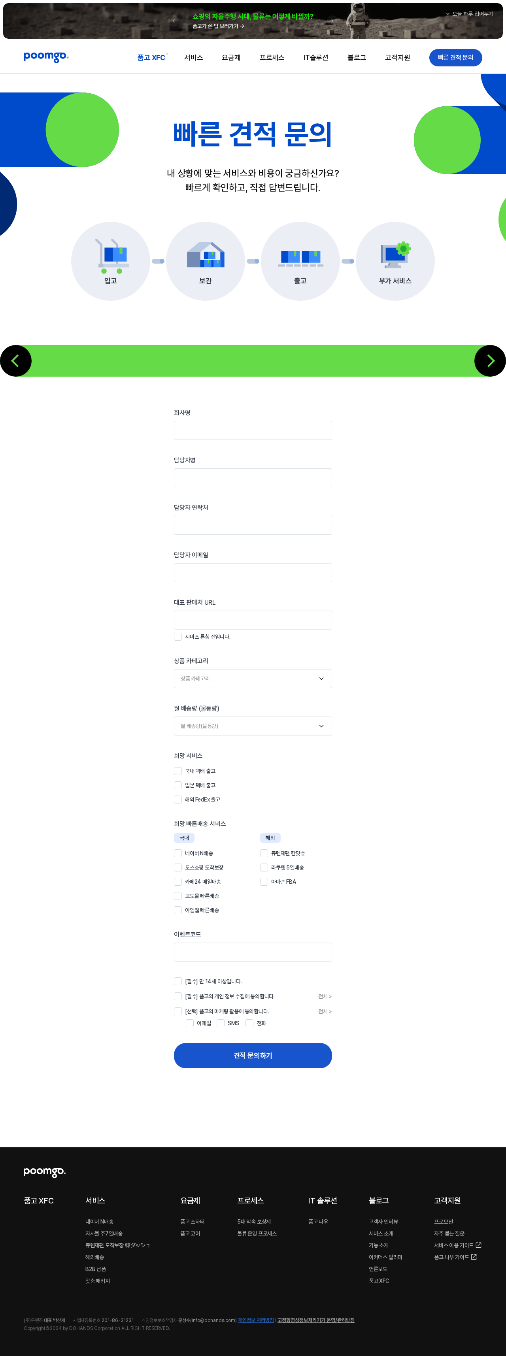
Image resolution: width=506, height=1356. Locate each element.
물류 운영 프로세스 (257, 1233)
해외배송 (94, 1257)
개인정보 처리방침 (256, 1320)
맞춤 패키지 (97, 1281)
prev (16, 361)
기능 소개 (379, 1245)
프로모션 (443, 1221)
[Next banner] (332, 20)
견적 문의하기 (253, 1055)
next (490, 361)
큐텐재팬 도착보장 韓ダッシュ (118, 1245)
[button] (253, 21)
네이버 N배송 (99, 1221)
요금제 (231, 57)
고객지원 (397, 57)
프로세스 (272, 57)
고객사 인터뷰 (383, 1221)
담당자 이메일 (191, 555)
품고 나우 (318, 1221)
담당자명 (185, 460)
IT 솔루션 (322, 1200)
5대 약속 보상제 (254, 1221)
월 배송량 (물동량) (196, 708)
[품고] (46, 57)
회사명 (182, 413)
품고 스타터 (192, 1221)
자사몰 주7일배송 (104, 1233)
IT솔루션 (316, 57)
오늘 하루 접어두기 (472, 14)
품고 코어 (190, 1233)
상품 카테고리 (191, 661)
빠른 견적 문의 (456, 57)
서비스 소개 (381, 1233)
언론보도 (378, 1269)
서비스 (193, 57)
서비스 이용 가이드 (454, 1245)
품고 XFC (151, 57)
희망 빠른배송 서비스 (200, 824)
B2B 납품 (95, 1269)
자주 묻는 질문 (449, 1233)
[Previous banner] (173, 20)
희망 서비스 (188, 756)
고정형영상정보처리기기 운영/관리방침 (316, 1320)
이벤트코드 (187, 934)
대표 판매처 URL (195, 602)
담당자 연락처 (191, 507)
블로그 (356, 57)
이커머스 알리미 (385, 1257)
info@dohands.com (213, 1320)
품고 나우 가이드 (451, 1257)
